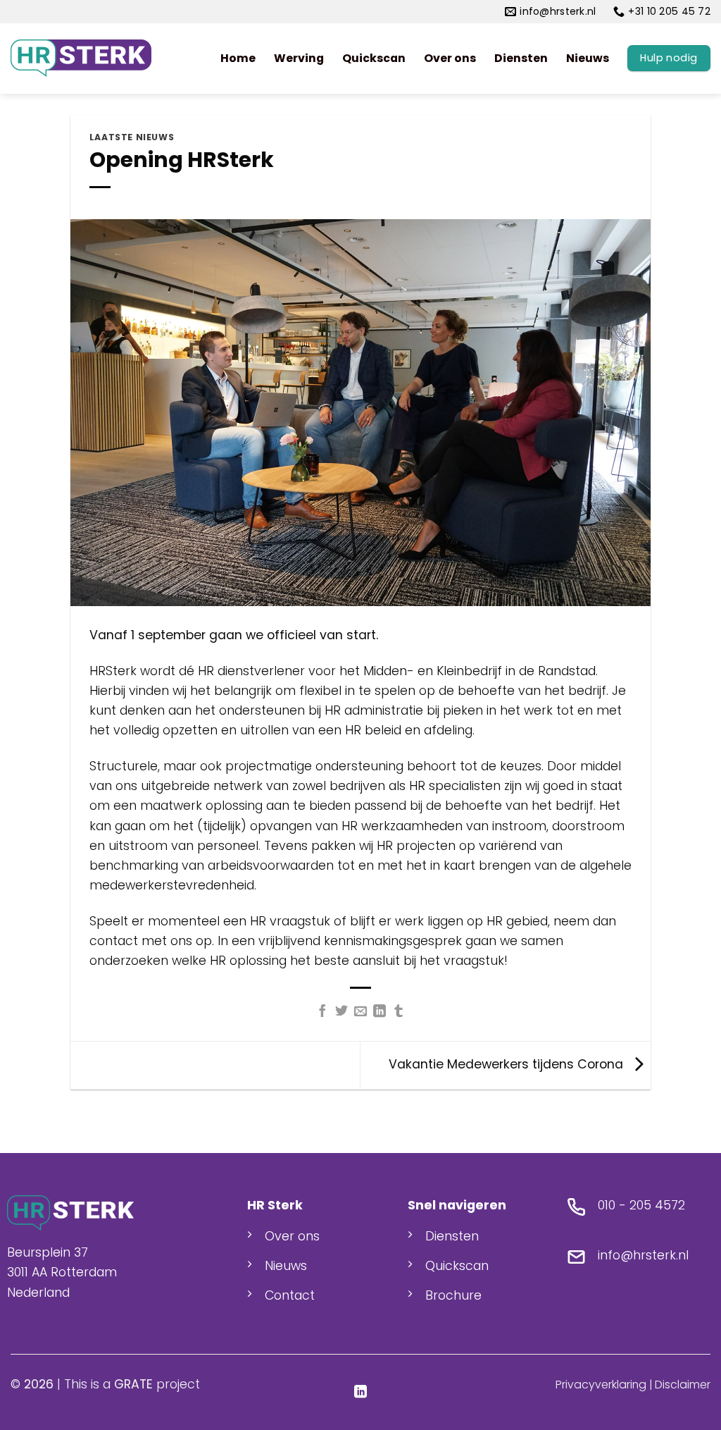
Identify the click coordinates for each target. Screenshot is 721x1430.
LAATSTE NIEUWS (132, 137)
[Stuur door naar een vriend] (360, 1012)
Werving (299, 58)
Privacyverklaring (601, 1384)
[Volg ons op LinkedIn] (360, 1393)
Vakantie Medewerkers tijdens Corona (508, 1064)
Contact (290, 1295)
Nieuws (587, 58)
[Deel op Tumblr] (398, 1012)
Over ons (450, 58)
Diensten (521, 58)
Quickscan (374, 58)
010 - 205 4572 (641, 1205)
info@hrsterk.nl (643, 1255)
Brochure (453, 1295)
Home (238, 58)
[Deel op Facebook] (322, 1012)
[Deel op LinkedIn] (379, 1012)
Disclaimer (682, 1384)
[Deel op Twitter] (341, 1012)
